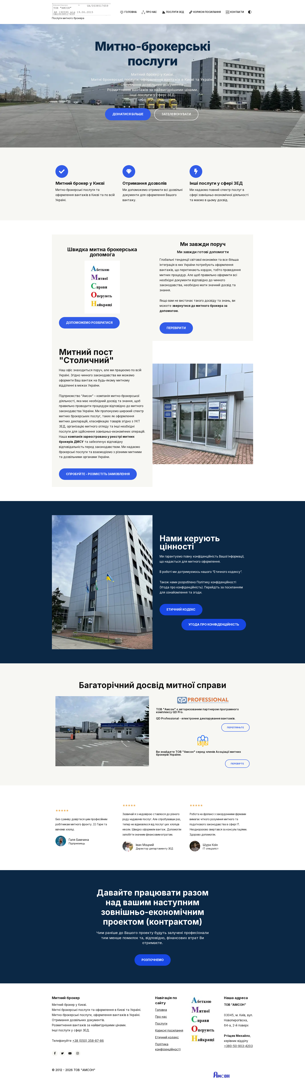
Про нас (161, 1016)
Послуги (161, 1023)
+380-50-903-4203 (238, 1046)
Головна (161, 1010)
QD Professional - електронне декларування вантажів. (195, 718)
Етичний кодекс (167, 1037)
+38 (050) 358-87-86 (88, 1040)
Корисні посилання (169, 1030)
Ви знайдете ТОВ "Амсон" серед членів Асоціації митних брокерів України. (198, 753)
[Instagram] (77, 1053)
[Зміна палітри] (249, 12)
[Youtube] (70, 1053)
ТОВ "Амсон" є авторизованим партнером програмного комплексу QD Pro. (197, 710)
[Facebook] (55, 1053)
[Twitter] (62, 1053)
